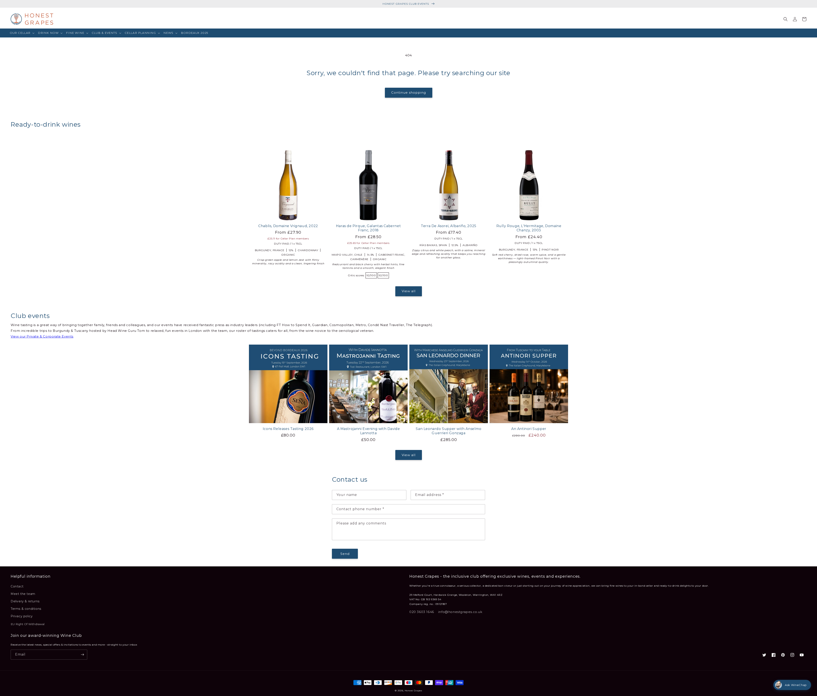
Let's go (367, 366)
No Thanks (367, 380)
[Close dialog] (486, 306)
